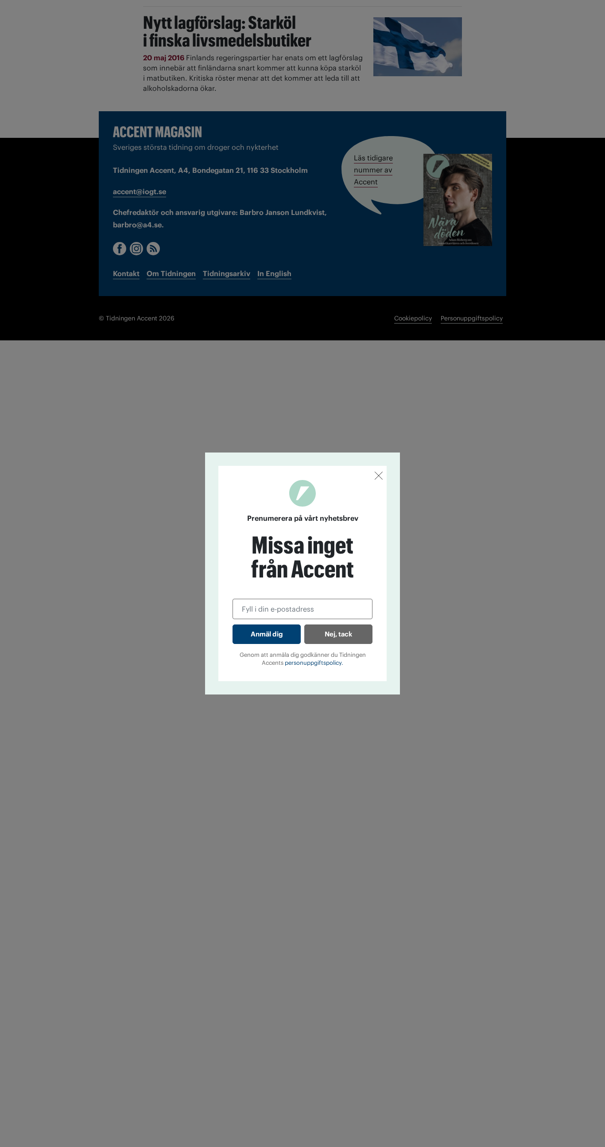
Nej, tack (338, 634)
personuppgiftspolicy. (314, 663)
